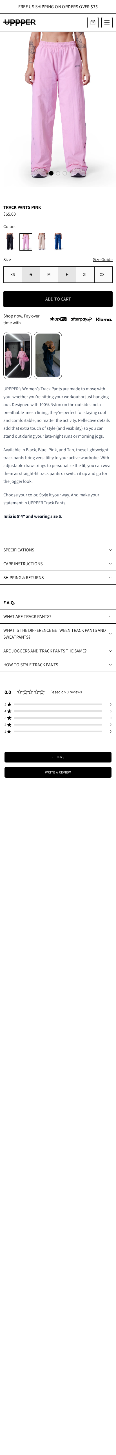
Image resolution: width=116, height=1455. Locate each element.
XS (12, 274)
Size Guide (103, 259)
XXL (103, 274)
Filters (58, 757)
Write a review (58, 772)
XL (85, 274)
